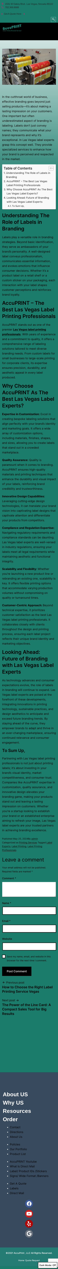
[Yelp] (29, 1224)
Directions (16, 1132)
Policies (15, 1144)
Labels (14, 1188)
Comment (9, 878)
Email (6, 920)
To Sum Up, (18, 206)
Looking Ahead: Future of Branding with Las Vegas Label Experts (28, 199)
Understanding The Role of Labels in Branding (28, 174)
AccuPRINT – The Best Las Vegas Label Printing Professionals (26, 183)
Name (6, 903)
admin (34, 838)
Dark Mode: (45, 1265)
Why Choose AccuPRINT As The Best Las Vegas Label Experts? (30, 191)
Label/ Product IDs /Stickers (28, 1171)
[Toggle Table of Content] (50, 168)
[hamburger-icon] (53, 35)
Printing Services (28, 842)
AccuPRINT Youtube (23, 1161)
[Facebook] (29, 1204)
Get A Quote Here (12, 14)
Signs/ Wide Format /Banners (29, 1176)
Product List (18, 1154)
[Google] (29, 1234)
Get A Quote (18, 1183)
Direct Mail (17, 1193)
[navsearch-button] (53, 19)
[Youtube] (29, 1214)
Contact (15, 1127)
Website (7, 938)
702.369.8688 (12, 7)
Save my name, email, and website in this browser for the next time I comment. (29, 958)
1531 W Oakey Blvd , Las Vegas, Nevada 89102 (29, 4)
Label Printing (19, 846)
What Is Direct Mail (22, 1166)
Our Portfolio (18, 1149)
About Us (16, 1137)
